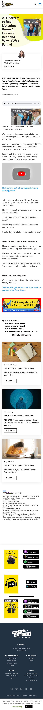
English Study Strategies (17, 83)
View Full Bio (8, 66)
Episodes (31, 658)
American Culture (10, 78)
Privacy (25, 695)
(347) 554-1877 (21, 650)
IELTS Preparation (31, 680)
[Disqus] (21, 514)
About (31, 671)
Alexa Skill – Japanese (12, 673)
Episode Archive (12, 658)
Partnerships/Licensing (31, 675)
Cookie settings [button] (17, 707)
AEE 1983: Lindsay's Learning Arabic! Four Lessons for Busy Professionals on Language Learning (21, 422)
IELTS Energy (31, 656)
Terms (30, 695)
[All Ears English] (21, 634)
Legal (34, 695)
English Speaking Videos (14, 326)
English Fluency (11, 321)
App (12, 678)
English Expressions (27, 78)
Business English (12, 663)
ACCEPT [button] (28, 707)
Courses (31, 678)
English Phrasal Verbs (17, 81)
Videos (12, 665)
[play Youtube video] (21, 173)
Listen (11, 671)
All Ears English (11, 656)
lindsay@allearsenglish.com (21, 648)
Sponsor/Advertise (31, 673)
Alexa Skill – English (11, 675)
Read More (10, 381)
